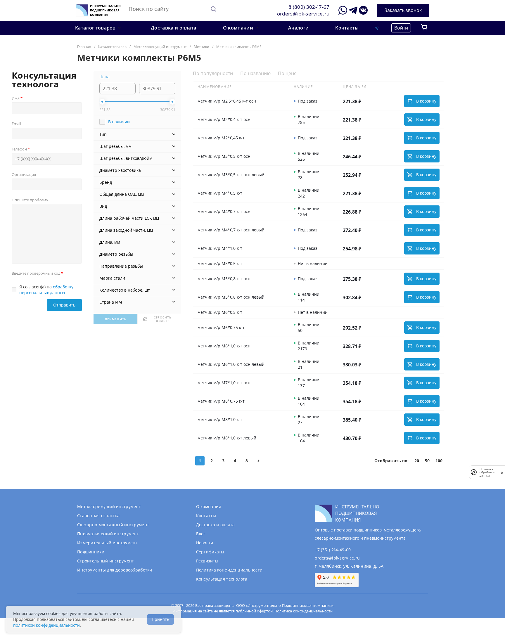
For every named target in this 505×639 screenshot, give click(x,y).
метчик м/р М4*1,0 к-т (220, 248)
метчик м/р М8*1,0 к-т (220, 419)
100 (438, 460)
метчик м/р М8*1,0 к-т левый (227, 438)
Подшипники (90, 552)
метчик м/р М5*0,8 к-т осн (224, 278)
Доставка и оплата (215, 524)
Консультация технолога (221, 579)
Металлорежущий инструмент (109, 506)
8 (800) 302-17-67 (309, 7)
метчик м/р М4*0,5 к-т (220, 193)
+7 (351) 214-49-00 (333, 550)
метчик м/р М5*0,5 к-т (220, 263)
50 (427, 460)
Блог (200, 533)
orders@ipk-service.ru (303, 13)
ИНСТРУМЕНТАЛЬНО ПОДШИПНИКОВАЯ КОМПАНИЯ (105, 10)
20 (416, 460)
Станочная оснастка (98, 515)
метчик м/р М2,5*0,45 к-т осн (227, 101)
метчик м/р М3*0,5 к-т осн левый (231, 174)
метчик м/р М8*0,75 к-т (221, 401)
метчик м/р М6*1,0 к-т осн (224, 346)
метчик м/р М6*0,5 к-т (220, 312)
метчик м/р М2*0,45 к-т (221, 138)
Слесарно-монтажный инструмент (113, 524)
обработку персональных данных (46, 289)
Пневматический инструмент (108, 533)
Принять (160, 619)
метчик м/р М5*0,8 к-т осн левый (231, 297)
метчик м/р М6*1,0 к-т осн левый (231, 364)
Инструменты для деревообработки (114, 570)
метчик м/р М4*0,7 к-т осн (224, 211)
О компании (209, 506)
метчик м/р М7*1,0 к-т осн (224, 382)
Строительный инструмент (105, 561)
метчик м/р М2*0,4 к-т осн (224, 119)
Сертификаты (210, 552)
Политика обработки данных (487, 472)
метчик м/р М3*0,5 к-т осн (224, 156)
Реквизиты (207, 561)
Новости (204, 543)
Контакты (206, 515)
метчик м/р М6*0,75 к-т (221, 327)
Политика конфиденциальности (229, 570)
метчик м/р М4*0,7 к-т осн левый (231, 230)
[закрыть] (502, 472)
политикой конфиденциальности (46, 625)
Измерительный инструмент (107, 543)
